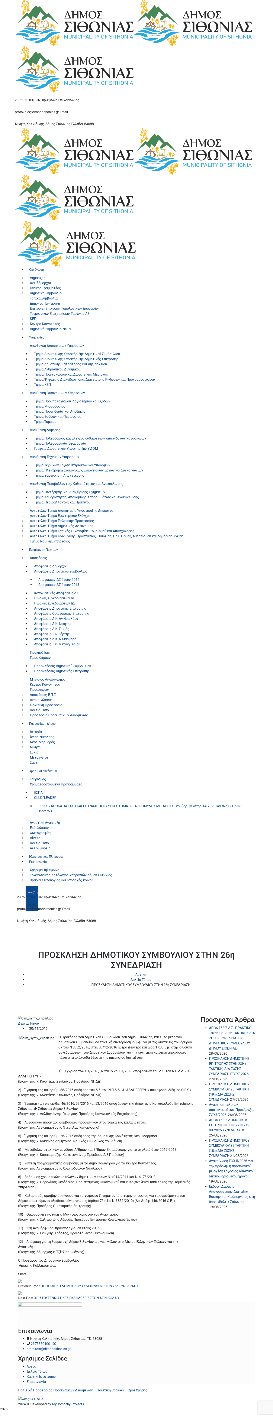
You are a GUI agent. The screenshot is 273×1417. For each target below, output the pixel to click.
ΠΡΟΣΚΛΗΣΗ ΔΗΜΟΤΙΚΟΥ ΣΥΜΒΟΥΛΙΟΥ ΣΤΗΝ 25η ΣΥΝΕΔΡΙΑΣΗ (90, 1286)
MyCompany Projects (68, 1404)
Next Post (25, 1298)
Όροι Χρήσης (137, 1390)
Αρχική (140, 975)
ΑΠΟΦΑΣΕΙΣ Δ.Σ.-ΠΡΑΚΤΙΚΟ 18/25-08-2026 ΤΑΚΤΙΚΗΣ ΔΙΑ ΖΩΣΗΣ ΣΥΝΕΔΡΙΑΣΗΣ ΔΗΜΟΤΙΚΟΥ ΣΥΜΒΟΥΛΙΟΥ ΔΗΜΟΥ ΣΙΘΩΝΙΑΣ (232, 1038)
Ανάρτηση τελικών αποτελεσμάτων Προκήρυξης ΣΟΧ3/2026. (231, 1110)
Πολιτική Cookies (110, 1390)
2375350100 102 (28, 100)
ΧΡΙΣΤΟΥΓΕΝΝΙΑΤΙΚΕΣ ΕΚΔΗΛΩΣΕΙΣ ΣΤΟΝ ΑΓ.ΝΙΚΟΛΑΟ (76, 1298)
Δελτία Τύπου (141, 980)
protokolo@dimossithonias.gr (37, 112)
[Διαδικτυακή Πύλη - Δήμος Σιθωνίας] (74, 23)
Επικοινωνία (36, 1382)
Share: (22, 1274)
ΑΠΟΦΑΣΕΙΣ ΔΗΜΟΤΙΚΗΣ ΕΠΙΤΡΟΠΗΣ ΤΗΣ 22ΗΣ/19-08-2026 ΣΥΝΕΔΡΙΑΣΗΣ (230, 1125)
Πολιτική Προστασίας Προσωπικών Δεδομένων (55, 1390)
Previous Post (29, 1286)
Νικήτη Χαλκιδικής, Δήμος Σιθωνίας (42, 124)
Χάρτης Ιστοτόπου (41, 1377)
